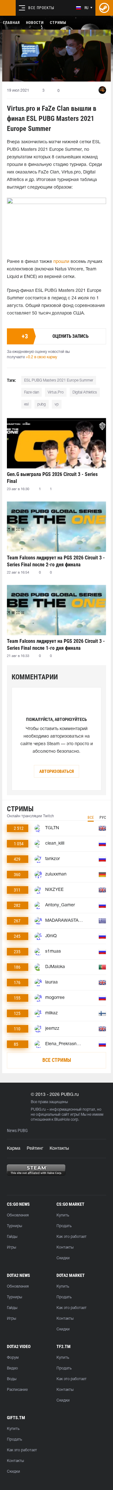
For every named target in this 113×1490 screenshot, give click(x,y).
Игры (11, 1247)
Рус (103, 817)
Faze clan (31, 392)
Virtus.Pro (56, 392)
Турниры (14, 1226)
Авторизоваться (56, 771)
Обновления (18, 1215)
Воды (11, 1379)
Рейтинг (35, 1149)
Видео (12, 1368)
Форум (13, 1357)
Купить (62, 1215)
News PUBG (17, 1131)
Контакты (59, 1149)
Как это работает (71, 1236)
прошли (61, 262)
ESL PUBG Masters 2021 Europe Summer (58, 380)
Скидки (63, 1258)
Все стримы (56, 1060)
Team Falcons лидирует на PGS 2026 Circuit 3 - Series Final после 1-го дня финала (56, 644)
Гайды (12, 1236)
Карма (13, 1149)
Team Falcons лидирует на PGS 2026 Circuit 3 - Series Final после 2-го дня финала (56, 561)
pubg (41, 404)
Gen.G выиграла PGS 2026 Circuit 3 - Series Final (52, 477)
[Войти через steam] (104, 8)
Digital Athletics (85, 392)
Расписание (17, 1389)
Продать (64, 1226)
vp (57, 404)
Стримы (58, 22)
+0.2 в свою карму (41, 357)
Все (91, 817)
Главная (11, 22)
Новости (35, 22)
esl (26, 404)
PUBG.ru (38, 1109)
